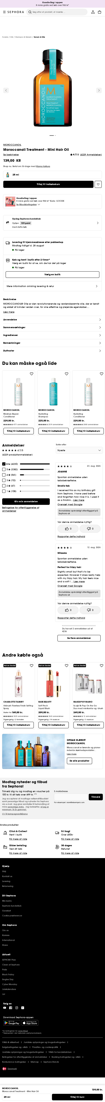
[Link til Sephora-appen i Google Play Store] (11, 1023)
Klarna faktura (43, 166)
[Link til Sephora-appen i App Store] (29, 1023)
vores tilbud (23, 1031)
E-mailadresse (61, 791)
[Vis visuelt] (52, 88)
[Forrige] (6, 90)
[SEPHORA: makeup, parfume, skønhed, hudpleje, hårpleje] (16, 12)
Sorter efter (61, 444)
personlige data (16, 807)
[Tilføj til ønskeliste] (31, 374)
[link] (26, 501)
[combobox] (79, 450)
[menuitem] (93, 12)
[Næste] (99, 90)
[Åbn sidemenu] (4, 12)
